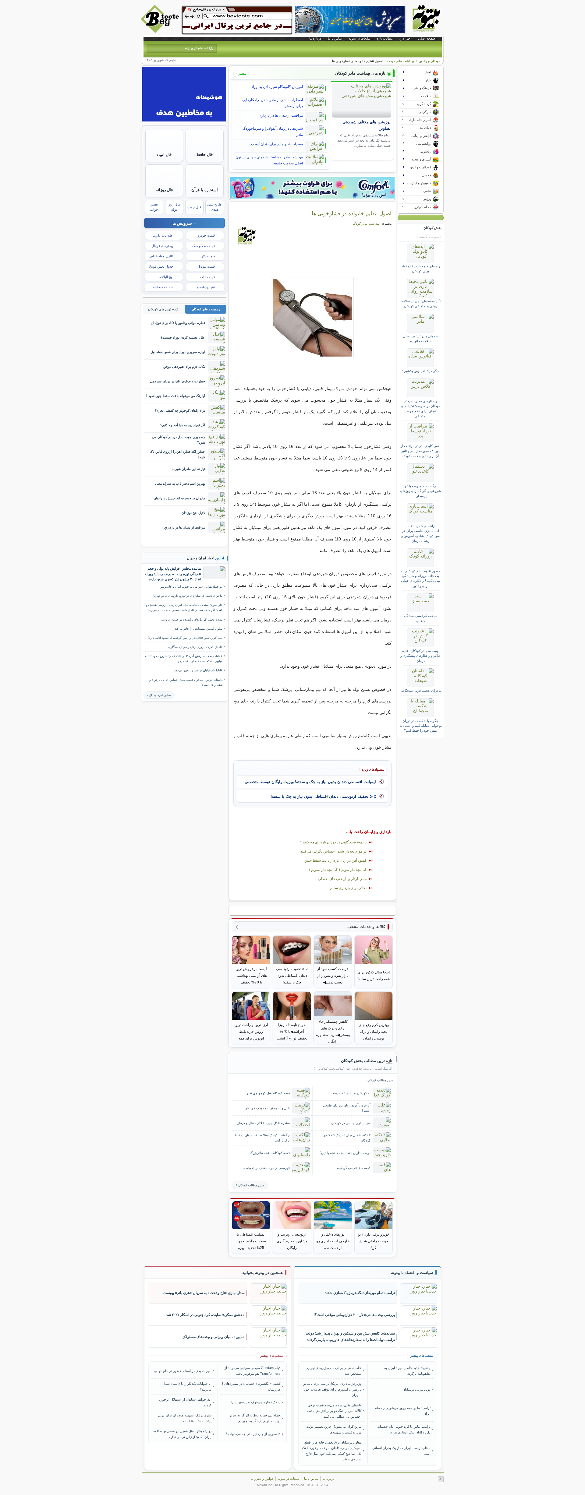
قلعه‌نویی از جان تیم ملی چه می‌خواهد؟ (253, 1434)
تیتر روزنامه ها (205, 287)
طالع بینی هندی (214, 206)
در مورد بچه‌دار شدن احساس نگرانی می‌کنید (333, 851)
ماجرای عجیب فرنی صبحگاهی (420, 690)
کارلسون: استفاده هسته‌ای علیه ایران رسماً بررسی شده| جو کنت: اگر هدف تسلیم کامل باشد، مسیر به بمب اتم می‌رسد (184, 607)
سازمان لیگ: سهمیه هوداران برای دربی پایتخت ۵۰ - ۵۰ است (184, 1418)
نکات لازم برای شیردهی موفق (184, 366)
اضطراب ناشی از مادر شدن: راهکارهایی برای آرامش (272, 103)
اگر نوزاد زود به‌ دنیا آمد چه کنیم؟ (182, 425)
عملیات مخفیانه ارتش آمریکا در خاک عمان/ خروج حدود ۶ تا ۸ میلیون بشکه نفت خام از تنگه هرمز (183, 658)
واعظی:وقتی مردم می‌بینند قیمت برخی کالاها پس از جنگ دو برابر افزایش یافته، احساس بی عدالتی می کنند (334, 1410)
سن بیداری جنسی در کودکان (350, 1123)
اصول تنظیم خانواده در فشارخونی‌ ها (352, 213)
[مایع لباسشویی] (312, 188)
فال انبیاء (164, 154)
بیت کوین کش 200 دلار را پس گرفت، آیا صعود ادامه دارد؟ (184, 637)
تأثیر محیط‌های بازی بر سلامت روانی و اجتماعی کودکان (420, 303)
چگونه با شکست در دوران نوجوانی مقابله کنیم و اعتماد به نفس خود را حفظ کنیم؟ (420, 726)
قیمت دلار (208, 256)
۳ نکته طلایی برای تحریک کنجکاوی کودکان (346, 1137)
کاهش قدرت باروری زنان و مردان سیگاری (195, 647)
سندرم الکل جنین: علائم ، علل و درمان (263, 1123)
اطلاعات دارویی (162, 235)
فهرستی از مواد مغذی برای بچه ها (266, 1168)
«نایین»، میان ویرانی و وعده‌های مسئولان (214, 1337)
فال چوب (194, 207)
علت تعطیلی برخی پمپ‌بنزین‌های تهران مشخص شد (334, 1370)
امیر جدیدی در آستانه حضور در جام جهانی (182, 1371)
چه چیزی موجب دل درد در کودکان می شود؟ (178, 439)
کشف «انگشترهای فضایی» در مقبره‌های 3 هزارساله (251, 1386)
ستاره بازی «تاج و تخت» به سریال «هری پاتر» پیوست (204, 1293)
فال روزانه (164, 190)
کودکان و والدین (429, 61)
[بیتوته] (160, 31)
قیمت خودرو (206, 235)
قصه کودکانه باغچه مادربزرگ (270, 1153)
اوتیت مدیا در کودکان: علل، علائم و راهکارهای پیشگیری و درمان (420, 656)
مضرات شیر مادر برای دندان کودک (277, 144)
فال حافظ (205, 154)
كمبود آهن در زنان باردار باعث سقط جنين (335, 860)
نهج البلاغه (166, 277)
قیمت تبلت (207, 277)
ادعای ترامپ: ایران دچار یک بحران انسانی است (401, 1450)
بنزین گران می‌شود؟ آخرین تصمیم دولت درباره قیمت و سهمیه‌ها (333, 1429)
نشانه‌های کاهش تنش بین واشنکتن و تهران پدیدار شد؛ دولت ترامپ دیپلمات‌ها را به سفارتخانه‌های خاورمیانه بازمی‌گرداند (350, 1336)
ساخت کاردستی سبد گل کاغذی (420, 618)
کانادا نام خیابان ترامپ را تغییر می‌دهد (198, 670)
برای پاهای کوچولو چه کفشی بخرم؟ (180, 410)
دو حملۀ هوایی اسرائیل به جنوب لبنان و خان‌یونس (191, 586)
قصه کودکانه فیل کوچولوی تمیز (268, 1093)
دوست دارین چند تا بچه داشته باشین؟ (344, 1153)
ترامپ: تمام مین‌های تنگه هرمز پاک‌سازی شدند (360, 1293)
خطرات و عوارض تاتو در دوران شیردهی (177, 381)
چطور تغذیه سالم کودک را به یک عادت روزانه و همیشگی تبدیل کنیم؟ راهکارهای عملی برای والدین (420, 578)
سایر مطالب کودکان (251, 1185)
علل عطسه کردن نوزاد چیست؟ (183, 337)
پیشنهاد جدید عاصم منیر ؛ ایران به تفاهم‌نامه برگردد (407, 1370)
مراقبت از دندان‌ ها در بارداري (281, 115)
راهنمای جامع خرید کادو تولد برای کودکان (420, 268)
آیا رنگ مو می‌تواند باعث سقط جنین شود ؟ (175, 396)
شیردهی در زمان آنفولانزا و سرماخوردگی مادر (272, 131)
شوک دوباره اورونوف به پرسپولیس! (255, 1402)
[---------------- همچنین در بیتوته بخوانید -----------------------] (262, 1273)
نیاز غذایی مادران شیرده (188, 469)
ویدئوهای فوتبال (162, 246)
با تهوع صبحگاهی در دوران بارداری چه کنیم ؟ (333, 842)
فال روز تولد (174, 206)
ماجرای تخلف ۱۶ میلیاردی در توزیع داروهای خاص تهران (187, 595)
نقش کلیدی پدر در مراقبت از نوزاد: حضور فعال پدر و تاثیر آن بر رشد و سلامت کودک (421, 451)
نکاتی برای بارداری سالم (348, 888)
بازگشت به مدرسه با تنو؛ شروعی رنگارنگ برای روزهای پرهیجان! (420, 491)
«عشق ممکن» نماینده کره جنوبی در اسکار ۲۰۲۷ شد (205, 1315)
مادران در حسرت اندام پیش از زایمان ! (178, 498)
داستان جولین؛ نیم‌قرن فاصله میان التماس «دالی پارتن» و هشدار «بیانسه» (185, 682)
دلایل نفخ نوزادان (193, 513)
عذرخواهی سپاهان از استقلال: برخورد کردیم (185, 1402)
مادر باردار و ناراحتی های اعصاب (342, 879)
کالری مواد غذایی (161, 256)
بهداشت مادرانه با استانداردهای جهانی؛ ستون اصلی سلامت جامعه (269, 160)
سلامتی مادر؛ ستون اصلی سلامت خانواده (420, 338)
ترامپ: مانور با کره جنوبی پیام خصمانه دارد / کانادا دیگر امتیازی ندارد (403, 1429)
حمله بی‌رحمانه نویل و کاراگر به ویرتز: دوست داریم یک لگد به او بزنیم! (254, 1418)
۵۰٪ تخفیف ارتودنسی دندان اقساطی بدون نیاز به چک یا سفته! (323, 796)
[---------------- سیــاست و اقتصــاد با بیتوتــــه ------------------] (412, 1273)
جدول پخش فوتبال (160, 266)
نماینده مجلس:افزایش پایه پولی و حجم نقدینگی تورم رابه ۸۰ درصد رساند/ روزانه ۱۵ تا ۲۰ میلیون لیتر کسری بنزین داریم (173, 574)
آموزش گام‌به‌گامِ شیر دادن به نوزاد (277, 87)
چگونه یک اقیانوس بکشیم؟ (420, 371)
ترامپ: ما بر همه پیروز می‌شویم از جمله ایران (402, 1410)
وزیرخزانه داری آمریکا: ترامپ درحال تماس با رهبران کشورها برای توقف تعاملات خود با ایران (332, 1389)
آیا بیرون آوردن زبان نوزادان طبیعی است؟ (346, 1107)
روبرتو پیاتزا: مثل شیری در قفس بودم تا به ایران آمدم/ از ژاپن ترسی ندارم (182, 1433)
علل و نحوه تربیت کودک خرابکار (267, 1108)
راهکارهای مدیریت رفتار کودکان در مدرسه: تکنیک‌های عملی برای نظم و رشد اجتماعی (420, 408)
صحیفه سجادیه (163, 287)
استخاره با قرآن (204, 190)
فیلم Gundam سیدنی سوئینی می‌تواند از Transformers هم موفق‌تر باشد (252, 1370)
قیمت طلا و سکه (203, 246)
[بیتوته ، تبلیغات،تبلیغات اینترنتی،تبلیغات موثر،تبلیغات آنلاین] (237, 20)
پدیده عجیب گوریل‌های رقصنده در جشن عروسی (191, 619)
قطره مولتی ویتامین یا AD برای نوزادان (178, 323)
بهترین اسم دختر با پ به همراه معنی (180, 483)
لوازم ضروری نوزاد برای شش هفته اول (178, 352)
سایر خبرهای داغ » (159, 695)
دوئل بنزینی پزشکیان (416, 1389)
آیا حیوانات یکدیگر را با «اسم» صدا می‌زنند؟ (187, 1386)
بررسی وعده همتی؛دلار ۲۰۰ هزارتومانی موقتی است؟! (354, 1315)
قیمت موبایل (206, 266)
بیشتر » (241, 73)
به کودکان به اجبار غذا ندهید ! (350, 1093)
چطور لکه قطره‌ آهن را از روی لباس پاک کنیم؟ (177, 454)
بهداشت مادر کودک (400, 61)
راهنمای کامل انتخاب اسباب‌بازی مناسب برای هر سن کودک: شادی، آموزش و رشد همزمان (420, 533)
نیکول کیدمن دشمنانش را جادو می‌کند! (198, 628)
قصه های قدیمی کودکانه (353, 1168)
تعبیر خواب (154, 206)
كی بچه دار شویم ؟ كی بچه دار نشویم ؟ (337, 869)
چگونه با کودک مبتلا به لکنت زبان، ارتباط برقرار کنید (262, 1137)
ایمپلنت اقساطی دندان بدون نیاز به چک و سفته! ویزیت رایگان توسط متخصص (310, 781)
